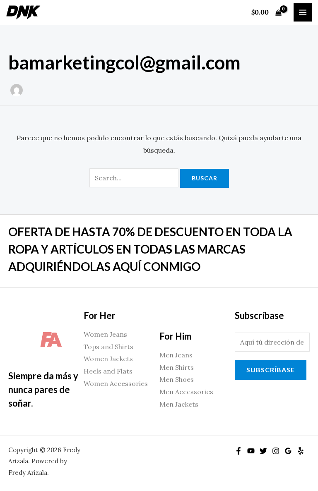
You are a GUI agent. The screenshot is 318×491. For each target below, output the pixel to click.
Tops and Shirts (108, 347)
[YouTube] (251, 451)
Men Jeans (176, 355)
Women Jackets (108, 358)
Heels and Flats (108, 371)
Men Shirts (176, 367)
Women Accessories (116, 383)
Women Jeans (105, 334)
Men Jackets (178, 404)
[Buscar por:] (134, 178)
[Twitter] (263, 451)
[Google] (288, 451)
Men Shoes (176, 379)
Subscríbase (270, 370)
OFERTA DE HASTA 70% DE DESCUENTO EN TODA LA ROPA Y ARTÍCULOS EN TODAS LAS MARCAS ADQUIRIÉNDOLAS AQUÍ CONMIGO (150, 249)
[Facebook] (238, 451)
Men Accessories (186, 392)
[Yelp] (300, 451)
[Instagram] (275, 451)
